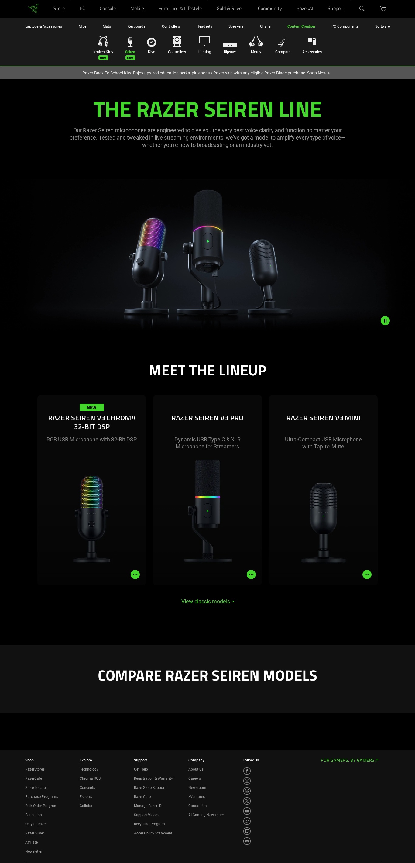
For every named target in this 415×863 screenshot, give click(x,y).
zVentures (196, 797)
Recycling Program (149, 824)
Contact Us (197, 806)
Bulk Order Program (41, 806)
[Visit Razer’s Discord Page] (247, 841)
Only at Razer (36, 824)
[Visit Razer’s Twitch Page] (247, 831)
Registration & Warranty (153, 778)
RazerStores (35, 769)
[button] (383, 8)
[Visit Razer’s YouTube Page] (247, 811)
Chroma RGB (90, 778)
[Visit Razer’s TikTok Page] (247, 821)
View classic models (207, 601)
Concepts (87, 787)
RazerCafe (33, 778)
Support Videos (146, 815)
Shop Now (318, 73)
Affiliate (31, 842)
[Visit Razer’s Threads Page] (247, 791)
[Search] (362, 9)
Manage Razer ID (148, 806)
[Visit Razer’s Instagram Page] (247, 781)
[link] (33, 9)
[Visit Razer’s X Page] (247, 801)
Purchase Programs (41, 797)
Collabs (86, 806)
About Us (196, 769)
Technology (89, 769)
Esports (86, 797)
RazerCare (142, 797)
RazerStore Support (150, 787)
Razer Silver (34, 833)
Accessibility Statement (153, 833)
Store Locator (36, 787)
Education (33, 815)
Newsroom (197, 787)
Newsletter (34, 851)
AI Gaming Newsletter (206, 815)
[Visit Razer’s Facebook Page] (247, 771)
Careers (194, 778)
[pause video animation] (385, 320)
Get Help (141, 769)
